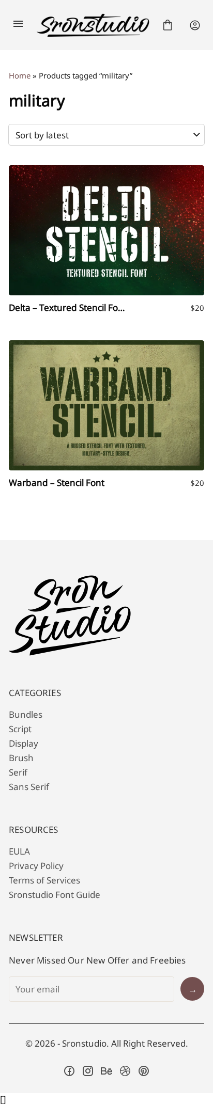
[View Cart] (167, 25)
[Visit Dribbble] (125, 1071)
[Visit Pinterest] (143, 1071)
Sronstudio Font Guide (54, 895)
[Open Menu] (18, 25)
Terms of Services (44, 880)
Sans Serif (29, 787)
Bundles (25, 714)
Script (20, 729)
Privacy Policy (36, 866)
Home (20, 75)
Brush (21, 758)
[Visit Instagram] (88, 1071)
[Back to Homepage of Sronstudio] (92, 25)
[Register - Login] (195, 25)
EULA (19, 851)
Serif (18, 772)
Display (23, 743)
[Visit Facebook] (69, 1071)
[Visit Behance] (106, 1071)
